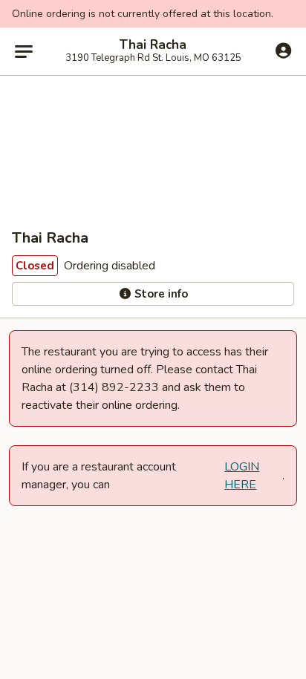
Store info (159, 293)
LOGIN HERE (241, 476)
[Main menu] (24, 51)
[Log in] (283, 50)
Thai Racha (153, 45)
